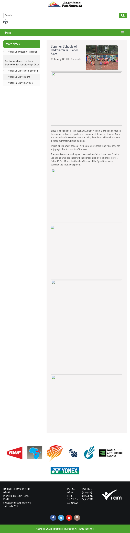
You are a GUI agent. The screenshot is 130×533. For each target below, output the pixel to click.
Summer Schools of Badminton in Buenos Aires (65, 50)
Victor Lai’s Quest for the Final (22, 51)
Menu (8, 32)
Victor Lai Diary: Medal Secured (23, 70)
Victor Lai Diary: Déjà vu (19, 76)
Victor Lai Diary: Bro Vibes (20, 83)
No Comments (74, 59)
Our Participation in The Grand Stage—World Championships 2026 (22, 63)
